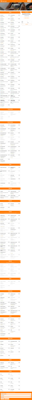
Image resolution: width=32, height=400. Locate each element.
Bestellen (27, 24)
